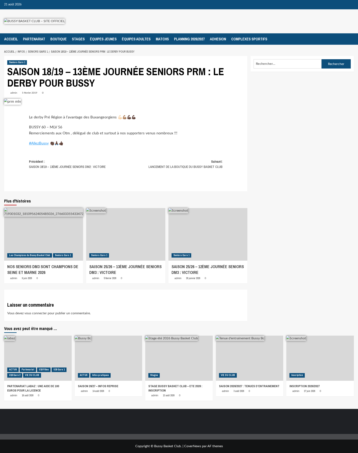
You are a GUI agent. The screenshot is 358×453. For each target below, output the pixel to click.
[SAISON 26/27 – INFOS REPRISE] (108, 358)
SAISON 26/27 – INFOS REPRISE (98, 386)
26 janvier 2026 (193, 278)
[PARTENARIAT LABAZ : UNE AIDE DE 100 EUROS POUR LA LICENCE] (38, 358)
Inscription (297, 375)
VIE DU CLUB (32, 375)
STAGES (78, 39)
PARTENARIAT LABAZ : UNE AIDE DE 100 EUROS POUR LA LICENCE (33, 388)
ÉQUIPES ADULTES (136, 39)
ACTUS (13, 369)
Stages (154, 375)
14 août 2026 (98, 391)
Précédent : (67, 164)
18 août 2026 (27, 395)
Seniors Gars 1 (17, 62)
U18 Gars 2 (14, 375)
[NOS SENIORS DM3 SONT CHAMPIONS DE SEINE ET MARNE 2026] (43, 234)
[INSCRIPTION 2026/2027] (320, 358)
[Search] (351, 39)
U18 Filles (44, 369)
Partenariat (28, 369)
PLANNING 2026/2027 (189, 39)
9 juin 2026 (27, 278)
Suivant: (186, 164)
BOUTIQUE (58, 39)
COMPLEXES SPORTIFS (249, 39)
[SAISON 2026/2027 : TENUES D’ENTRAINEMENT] (249, 358)
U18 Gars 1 (59, 369)
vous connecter (35, 313)
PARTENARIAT (34, 39)
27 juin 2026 (309, 391)
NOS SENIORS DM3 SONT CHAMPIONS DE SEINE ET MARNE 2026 (42, 269)
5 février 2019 (29, 93)
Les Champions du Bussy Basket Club (29, 255)
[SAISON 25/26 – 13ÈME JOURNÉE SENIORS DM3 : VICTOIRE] (125, 234)
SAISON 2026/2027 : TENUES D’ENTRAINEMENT (249, 386)
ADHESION (218, 39)
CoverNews (192, 446)
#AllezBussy (39, 143)
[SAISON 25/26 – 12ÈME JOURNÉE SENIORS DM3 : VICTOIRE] (207, 234)
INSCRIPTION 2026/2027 (304, 386)
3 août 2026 (238, 391)
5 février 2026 (110, 278)
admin (13, 93)
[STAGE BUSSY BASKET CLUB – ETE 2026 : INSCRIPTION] (179, 358)
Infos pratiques (100, 375)
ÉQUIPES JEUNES (103, 39)
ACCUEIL (11, 39)
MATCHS (162, 39)
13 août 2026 (168, 395)
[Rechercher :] (288, 64)
